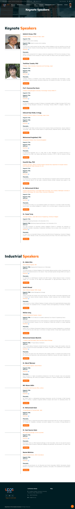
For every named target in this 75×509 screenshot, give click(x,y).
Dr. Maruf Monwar (29, 363)
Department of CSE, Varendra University (13, 506)
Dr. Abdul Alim (27, 262)
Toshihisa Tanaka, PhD (30, 63)
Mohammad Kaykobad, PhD (32, 137)
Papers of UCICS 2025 (11, 498)
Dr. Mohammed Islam (30, 408)
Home (8, 4)
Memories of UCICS (13, 5)
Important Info (20, 4)
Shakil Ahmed (27, 287)
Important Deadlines (41, 5)
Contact (66, 4)
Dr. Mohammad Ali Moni (31, 188)
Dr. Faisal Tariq (28, 214)
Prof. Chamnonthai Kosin (31, 88)
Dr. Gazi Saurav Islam (30, 430)
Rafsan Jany (27, 313)
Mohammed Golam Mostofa (32, 338)
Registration (60, 4)
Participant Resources (49, 4)
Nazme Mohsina (28, 452)
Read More (26, 58)
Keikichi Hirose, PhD (29, 34)
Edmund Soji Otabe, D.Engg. (32, 113)
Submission (28, 4)
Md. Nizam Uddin (28, 385)
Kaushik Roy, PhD (29, 162)
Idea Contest (36, 5)
